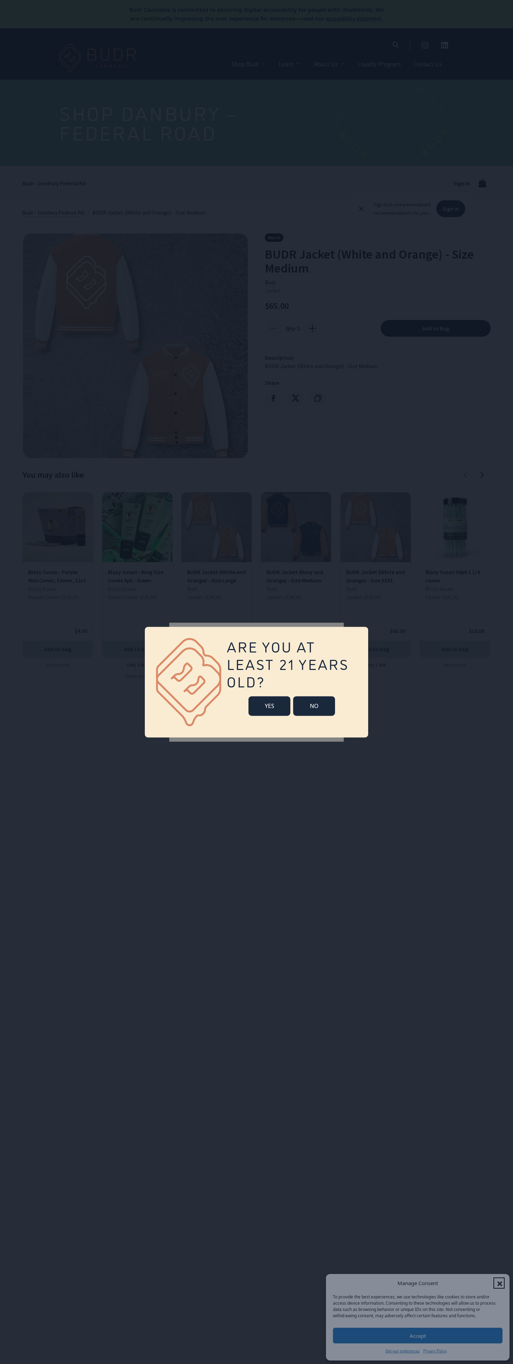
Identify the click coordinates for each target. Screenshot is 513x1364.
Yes (269, 706)
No (314, 706)
